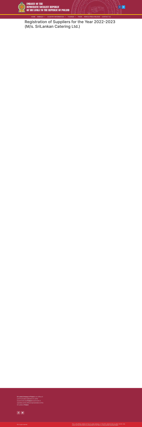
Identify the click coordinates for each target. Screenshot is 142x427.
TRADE (80, 17)
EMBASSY (40, 17)
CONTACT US (106, 17)
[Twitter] (123, 7)
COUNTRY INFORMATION (55, 17)
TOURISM (71, 17)
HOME (33, 17)
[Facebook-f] (119, 7)
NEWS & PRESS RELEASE (92, 17)
